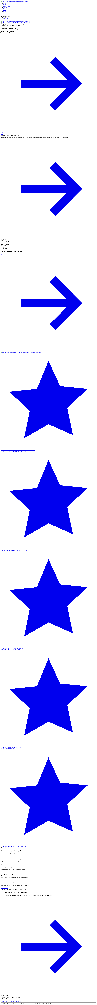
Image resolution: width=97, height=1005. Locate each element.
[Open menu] (29, 21)
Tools (13, 1001)
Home (4, 3)
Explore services (4, 888)
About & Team (6, 6)
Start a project (4, 132)
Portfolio (5, 4)
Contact (5, 11)
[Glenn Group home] (15, 21)
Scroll (2, 134)
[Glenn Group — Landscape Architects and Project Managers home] (15, 1)
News (4, 10)
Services (5, 7)
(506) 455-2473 (4, 18)
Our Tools (5, 8)
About (6, 1001)
